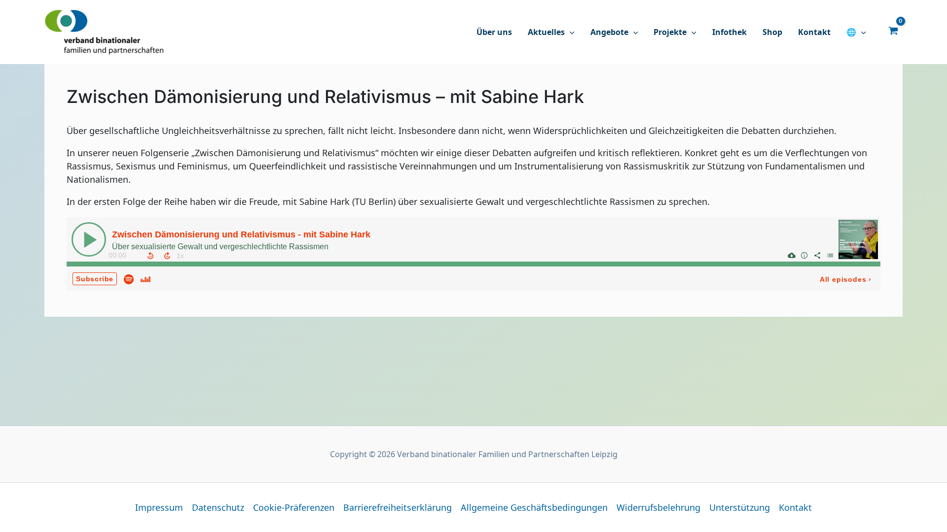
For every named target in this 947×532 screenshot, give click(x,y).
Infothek (729, 32)
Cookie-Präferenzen (293, 507)
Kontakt (814, 32)
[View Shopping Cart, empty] (893, 30)
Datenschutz (218, 507)
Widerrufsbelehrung (658, 507)
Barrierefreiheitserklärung (397, 507)
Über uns (494, 32)
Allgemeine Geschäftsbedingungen (534, 507)
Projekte (670, 32)
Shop (772, 32)
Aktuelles (546, 32)
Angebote (609, 32)
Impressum (159, 507)
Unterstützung (739, 507)
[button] (570, 32)
